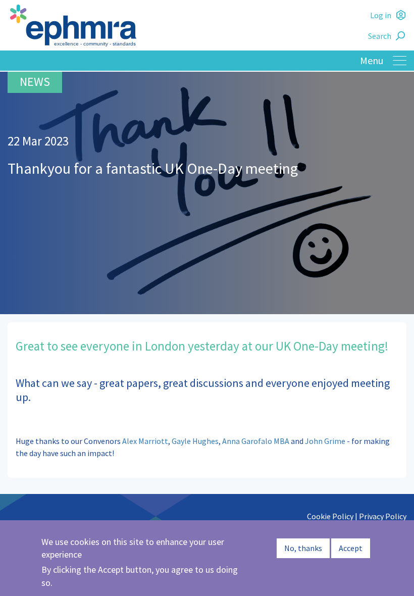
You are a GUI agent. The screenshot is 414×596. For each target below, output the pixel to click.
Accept (351, 548)
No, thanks (303, 548)
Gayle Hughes (195, 441)
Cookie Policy (330, 516)
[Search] (401, 36)
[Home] (207, 25)
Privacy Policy (382, 516)
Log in (380, 15)
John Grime (325, 441)
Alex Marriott (145, 441)
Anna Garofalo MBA (255, 441)
